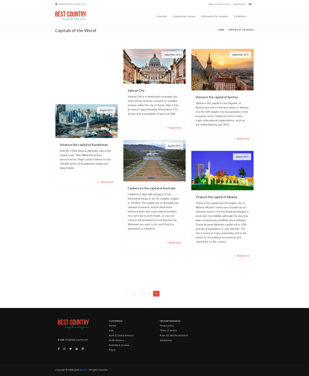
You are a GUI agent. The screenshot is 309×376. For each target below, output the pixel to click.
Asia (111, 330)
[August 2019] (86, 121)
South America (116, 340)
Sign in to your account (219, 4)
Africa (112, 350)
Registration (239, 4)
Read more (174, 127)
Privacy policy (167, 325)
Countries (161, 16)
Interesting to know (184, 16)
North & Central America (121, 335)
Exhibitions (240, 16)
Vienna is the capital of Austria (217, 97)
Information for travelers (215, 16)
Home (221, 30)
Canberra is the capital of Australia (151, 188)
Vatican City (136, 90)
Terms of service (168, 330)
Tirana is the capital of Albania (216, 197)
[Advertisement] (86, 74)
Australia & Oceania (119, 345)
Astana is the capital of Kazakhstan (84, 145)
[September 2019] (154, 66)
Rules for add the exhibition (174, 335)
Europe (112, 325)
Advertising (166, 340)
